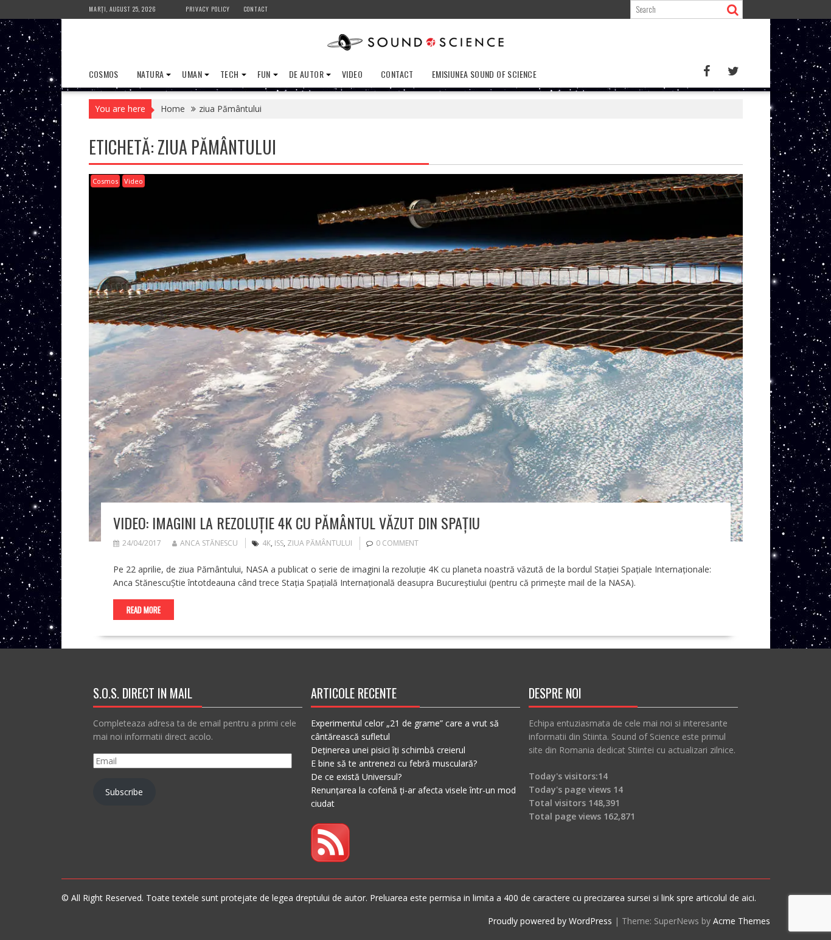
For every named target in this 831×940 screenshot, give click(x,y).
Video (352, 74)
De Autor (306, 74)
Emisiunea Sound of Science (484, 74)
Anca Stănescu (209, 543)
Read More (144, 610)
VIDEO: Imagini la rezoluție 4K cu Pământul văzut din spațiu (296, 523)
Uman (192, 74)
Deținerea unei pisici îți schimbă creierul (388, 750)
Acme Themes (741, 921)
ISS (278, 543)
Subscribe (124, 792)
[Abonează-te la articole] (330, 859)
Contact (256, 8)
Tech (229, 74)
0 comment (397, 543)
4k (266, 543)
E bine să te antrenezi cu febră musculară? (394, 763)
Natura (150, 74)
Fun (264, 74)
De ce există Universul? (356, 776)
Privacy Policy (208, 8)
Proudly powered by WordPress (550, 921)
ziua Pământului (319, 543)
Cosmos (104, 74)
